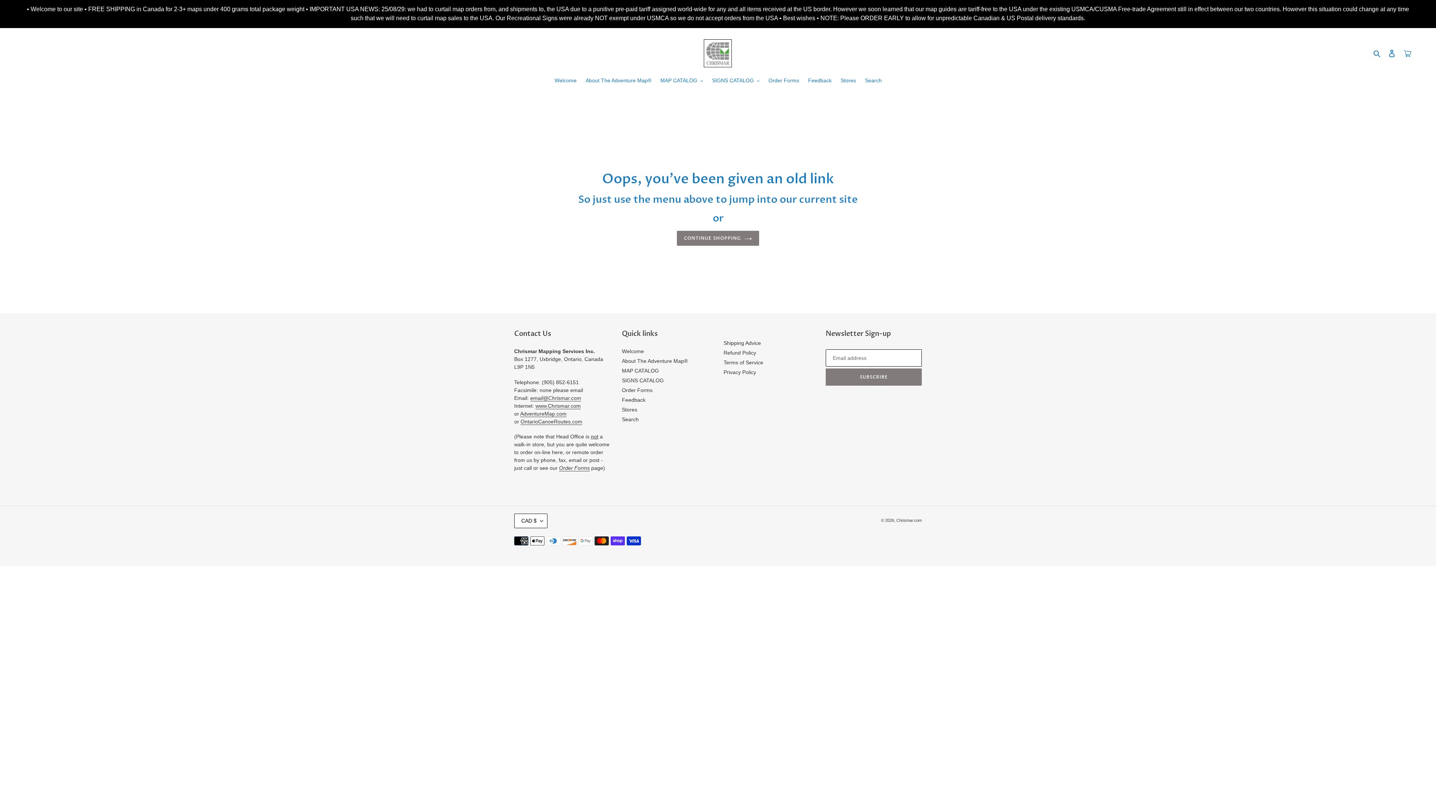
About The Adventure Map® (655, 361)
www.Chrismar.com (558, 406)
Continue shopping (712, 238)
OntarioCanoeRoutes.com (551, 422)
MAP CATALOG (640, 371)
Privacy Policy (740, 372)
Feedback (633, 400)
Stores (629, 410)
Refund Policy (740, 353)
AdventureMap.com (543, 414)
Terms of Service (743, 362)
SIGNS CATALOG (643, 380)
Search (630, 419)
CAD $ (529, 521)
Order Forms (637, 390)
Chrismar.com (909, 520)
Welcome (633, 351)
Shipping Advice (742, 343)
